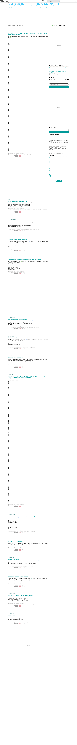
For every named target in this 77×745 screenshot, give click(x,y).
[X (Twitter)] (43, 1)
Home (10, 6)
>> (29, 667)
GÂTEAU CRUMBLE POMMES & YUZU (56, 153)
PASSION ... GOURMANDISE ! (13, 25)
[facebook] (41, 1)
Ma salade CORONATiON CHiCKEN (55, 152)
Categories (21, 25)
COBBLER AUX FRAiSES (53, 150)
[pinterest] (45, 1)
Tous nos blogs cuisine (34, 1)
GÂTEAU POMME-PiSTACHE (54, 139)
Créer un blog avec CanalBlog (54, 74)
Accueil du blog (52, 73)
